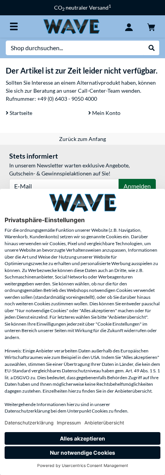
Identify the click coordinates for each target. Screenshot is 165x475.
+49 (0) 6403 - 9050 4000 (67, 98)
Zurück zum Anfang (82, 139)
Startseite (20, 113)
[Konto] (129, 26)
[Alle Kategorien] (14, 26)
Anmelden (137, 186)
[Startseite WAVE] (71, 26)
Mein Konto (105, 113)
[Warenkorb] (151, 26)
